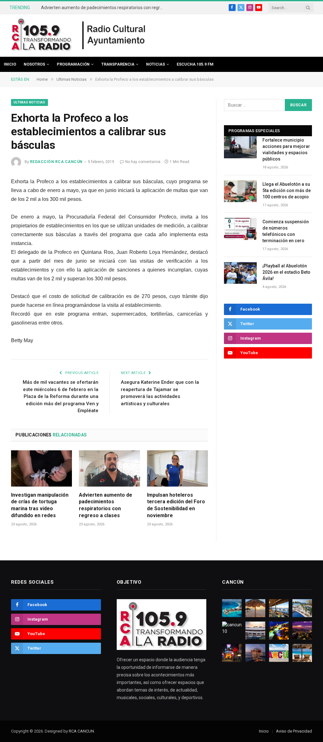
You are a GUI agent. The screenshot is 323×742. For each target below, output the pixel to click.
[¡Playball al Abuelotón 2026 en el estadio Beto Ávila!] (240, 273)
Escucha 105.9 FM (195, 64)
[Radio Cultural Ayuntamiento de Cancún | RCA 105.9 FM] (114, 35)
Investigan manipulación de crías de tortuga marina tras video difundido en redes (39, 505)
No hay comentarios (143, 162)
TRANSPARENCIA (117, 64)
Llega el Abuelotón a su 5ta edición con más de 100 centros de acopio (286, 190)
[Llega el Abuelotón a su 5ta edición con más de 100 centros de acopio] (240, 191)
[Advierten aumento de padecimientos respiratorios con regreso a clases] (109, 468)
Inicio (10, 64)
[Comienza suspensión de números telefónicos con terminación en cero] (240, 229)
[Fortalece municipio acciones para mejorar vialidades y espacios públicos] (240, 147)
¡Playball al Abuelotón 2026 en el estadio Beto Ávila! (286, 272)
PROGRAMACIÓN (73, 64)
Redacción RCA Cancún (56, 162)
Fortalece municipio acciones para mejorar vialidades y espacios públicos (286, 149)
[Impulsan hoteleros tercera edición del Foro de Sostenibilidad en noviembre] (177, 468)
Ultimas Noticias (29, 102)
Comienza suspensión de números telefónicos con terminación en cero (285, 231)
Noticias (155, 64)
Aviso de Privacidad (294, 731)
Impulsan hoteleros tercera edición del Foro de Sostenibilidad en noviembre (176, 505)
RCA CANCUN (81, 731)
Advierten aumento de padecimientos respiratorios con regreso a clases (104, 7)
